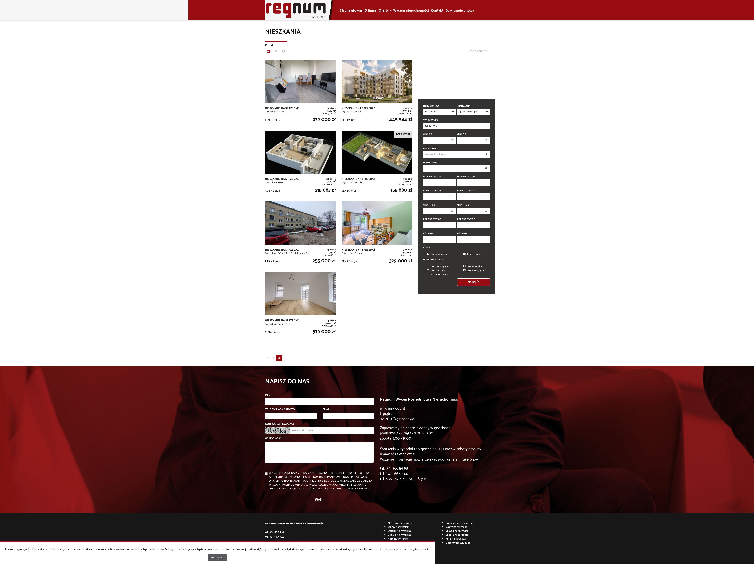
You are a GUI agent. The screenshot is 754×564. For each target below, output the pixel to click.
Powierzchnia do (466, 191)
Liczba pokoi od (432, 176)
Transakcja (463, 106)
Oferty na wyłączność (477, 270)
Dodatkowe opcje (433, 260)
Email (326, 410)
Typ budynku (430, 120)
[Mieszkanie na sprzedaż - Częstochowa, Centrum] (377, 234)
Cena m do (463, 205)
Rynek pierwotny (439, 254)
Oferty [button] (384, 10)
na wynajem (402, 523)
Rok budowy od (432, 219)
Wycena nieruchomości (411, 10)
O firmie (370, 10)
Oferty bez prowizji (439, 270)
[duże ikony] (269, 51)
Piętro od (429, 233)
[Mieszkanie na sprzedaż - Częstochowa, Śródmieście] (300, 305)
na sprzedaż (459, 523)
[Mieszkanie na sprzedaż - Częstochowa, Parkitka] (377, 93)
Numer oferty (431, 162)
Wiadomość (273, 439)
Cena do (461, 134)
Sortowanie (477, 51)
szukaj (472, 282)
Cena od (427, 134)
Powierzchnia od (432, 191)
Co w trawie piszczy (459, 10)
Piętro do (463, 233)
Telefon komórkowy (280, 410)
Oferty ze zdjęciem (440, 266)
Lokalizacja (429, 148)
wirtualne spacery (439, 274)
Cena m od (429, 205)
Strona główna (351, 10)
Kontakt (437, 10)
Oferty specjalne (474, 266)
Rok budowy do (466, 219)
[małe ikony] (276, 51)
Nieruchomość (431, 106)
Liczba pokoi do (466, 176)
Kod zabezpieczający (279, 424)
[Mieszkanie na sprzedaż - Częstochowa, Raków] (300, 93)
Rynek (426, 247)
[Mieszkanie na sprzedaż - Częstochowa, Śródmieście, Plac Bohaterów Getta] (300, 234)
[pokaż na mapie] (283, 51)
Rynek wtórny (473, 254)
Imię (267, 395)
